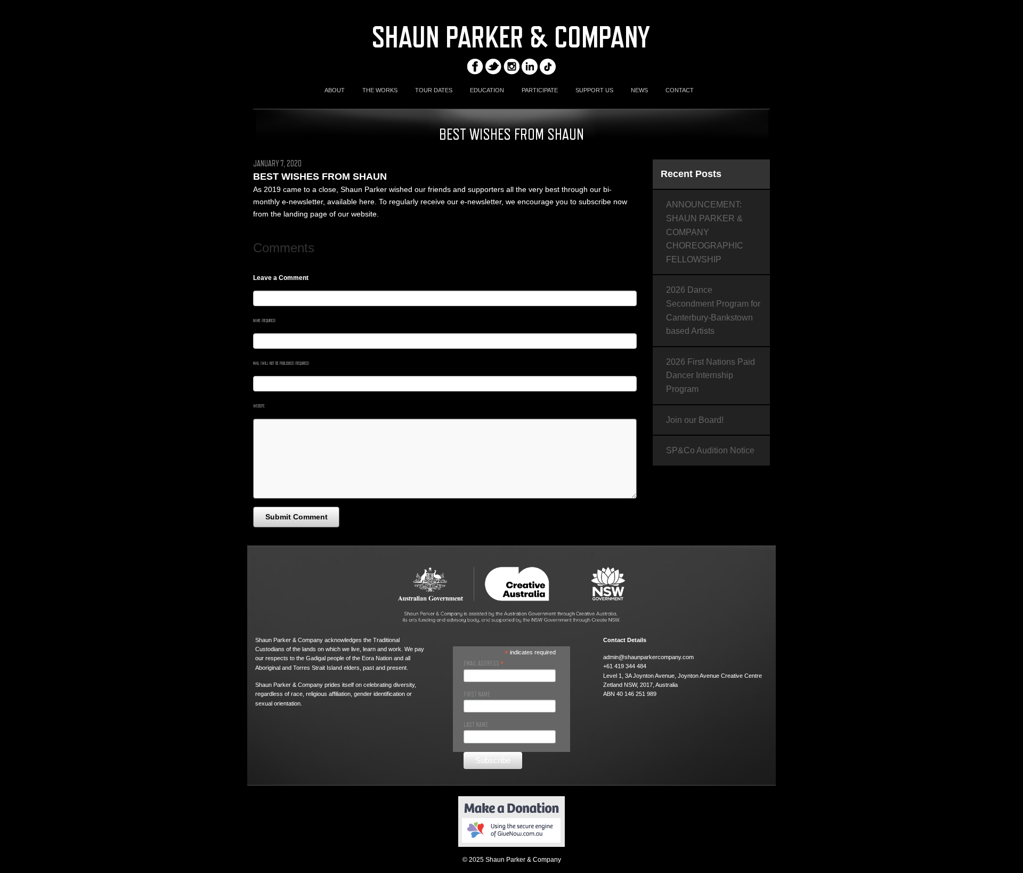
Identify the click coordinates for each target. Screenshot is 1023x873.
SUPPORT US (594, 90)
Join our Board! (695, 420)
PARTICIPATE (540, 90)
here (367, 201)
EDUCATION (487, 90)
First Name (477, 694)
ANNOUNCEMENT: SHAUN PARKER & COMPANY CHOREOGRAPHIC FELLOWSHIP (704, 231)
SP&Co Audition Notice (710, 450)
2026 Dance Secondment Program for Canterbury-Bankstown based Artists (713, 310)
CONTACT (679, 90)
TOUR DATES (433, 90)
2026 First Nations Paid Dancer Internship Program (710, 375)
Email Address (484, 663)
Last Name (476, 724)
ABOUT (334, 90)
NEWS (639, 90)
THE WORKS (379, 90)
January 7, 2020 (277, 163)
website (364, 214)
